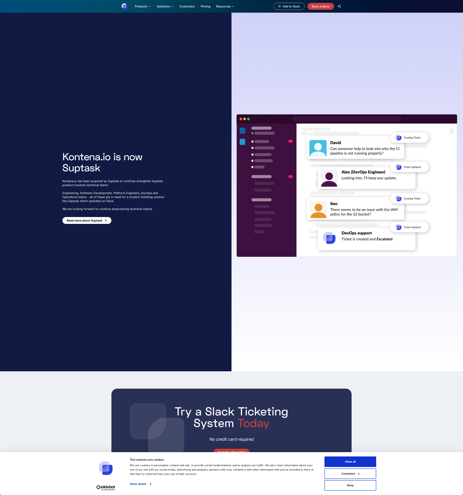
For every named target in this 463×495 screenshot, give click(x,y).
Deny (350, 485)
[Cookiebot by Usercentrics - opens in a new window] (106, 488)
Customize (348, 473)
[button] (143, 6)
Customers (187, 6)
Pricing (205, 6)
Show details (138, 483)
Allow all (350, 461)
